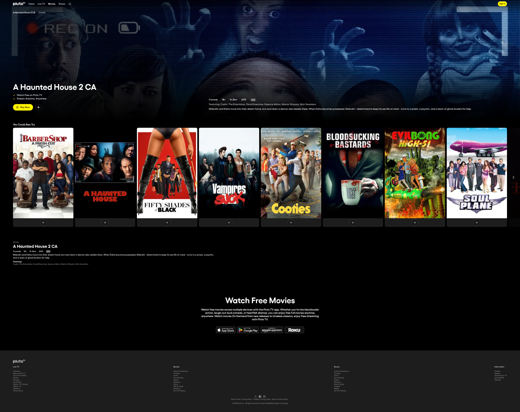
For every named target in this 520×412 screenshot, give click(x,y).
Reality (336, 389)
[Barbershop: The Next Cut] (43, 177)
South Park (17, 382)
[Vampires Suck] (229, 177)
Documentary (178, 378)
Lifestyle (337, 386)
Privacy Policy (247, 399)
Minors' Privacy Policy (280, 399)
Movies (51, 4)
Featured (16, 371)
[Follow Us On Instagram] (264, 396)
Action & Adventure (180, 371)
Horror (175, 384)
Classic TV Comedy (20, 384)
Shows (62, 4)
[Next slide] (513, 177)
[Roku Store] (294, 330)
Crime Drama (18, 391)
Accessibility (499, 378)
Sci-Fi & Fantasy (179, 391)
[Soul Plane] (477, 177)
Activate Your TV (501, 376)
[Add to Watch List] (38, 107)
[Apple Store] (225, 330)
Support (497, 373)
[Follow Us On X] (255, 396)
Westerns (16, 389)
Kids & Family (178, 386)
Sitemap (498, 380)
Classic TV (17, 386)
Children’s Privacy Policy (262, 399)
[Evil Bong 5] (415, 177)
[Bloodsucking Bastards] (353, 177)
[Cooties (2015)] (291, 177)
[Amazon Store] (272, 330)
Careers (497, 371)
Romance (176, 389)
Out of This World (19, 376)
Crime (175, 376)
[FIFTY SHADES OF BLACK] (167, 177)
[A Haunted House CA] (105, 177)
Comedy (16, 380)
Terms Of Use (236, 399)
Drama (175, 380)
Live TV (41, 4)
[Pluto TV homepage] (19, 361)
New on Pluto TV (19, 373)
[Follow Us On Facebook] (260, 396)
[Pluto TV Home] (19, 4)
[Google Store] (248, 330)
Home (31, 4)
